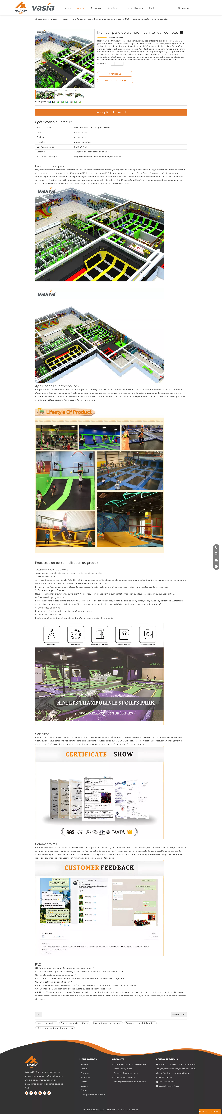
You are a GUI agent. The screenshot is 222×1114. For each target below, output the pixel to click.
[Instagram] (40, 1093)
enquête (113, 74)
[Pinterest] (44, 1093)
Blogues (84, 1086)
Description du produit (111, 112)
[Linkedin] (31, 1093)
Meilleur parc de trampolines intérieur (55, 1028)
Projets (84, 1082)
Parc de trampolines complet (107, 1023)
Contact (84, 1090)
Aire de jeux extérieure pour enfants (130, 1082)
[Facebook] (26, 1093)
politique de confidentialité (93, 1095)
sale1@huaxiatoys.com (169, 1086)
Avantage (85, 1077)
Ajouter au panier (113, 80)
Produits (85, 1069)
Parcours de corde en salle (126, 1073)
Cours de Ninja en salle (124, 1077)
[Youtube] (35, 1093)
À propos (85, 1073)
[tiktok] (49, 1093)
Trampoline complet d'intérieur (140, 1023)
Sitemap (134, 1110)
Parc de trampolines (123, 1069)
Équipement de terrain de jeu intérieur (131, 1064)
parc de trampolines (46, 1023)
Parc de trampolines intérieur (75, 1023)
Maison (84, 1064)
